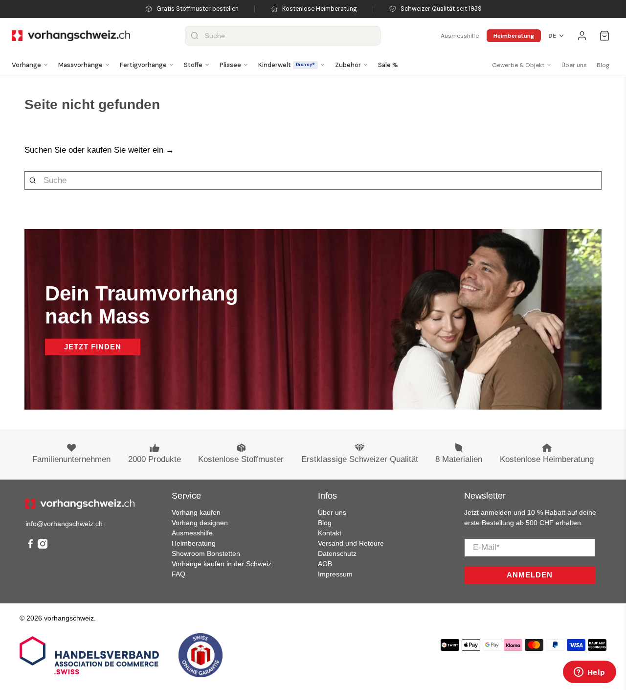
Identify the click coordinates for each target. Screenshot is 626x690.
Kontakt (329, 533)
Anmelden (530, 575)
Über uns (574, 65)
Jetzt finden (92, 347)
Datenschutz (337, 553)
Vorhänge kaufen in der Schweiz (221, 564)
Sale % (388, 65)
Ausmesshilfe (460, 36)
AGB (325, 564)
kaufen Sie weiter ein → (130, 150)
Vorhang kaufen (196, 512)
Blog (603, 65)
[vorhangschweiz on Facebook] (30, 546)
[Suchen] (194, 35)
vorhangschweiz (69, 618)
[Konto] (582, 36)
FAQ (178, 574)
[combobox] (282, 36)
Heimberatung (513, 36)
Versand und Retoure (351, 543)
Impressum (335, 574)
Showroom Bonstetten (206, 553)
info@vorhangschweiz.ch (64, 524)
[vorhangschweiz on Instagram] (42, 546)
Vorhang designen (200, 523)
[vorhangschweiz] (79, 504)
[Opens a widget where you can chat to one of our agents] (589, 673)
